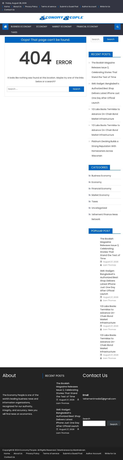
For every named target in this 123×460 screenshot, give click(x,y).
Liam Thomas (109, 265)
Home (7, 6)
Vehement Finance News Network (105, 217)
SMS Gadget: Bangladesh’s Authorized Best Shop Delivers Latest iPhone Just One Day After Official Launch (105, 93)
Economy (41, 26)
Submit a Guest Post (69, 6)
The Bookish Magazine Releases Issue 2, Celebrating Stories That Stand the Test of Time (104, 70)
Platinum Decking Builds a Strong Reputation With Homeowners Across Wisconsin (105, 148)
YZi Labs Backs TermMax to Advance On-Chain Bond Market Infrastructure (106, 114)
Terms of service (48, 6)
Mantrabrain (79, 450)
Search (86, 418)
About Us (17, 6)
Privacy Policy (31, 6)
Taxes (14, 32)
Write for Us (105, 6)
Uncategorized (99, 207)
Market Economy (62, 26)
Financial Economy (87, 26)
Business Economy (21, 26)
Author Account (89, 6)
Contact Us (9, 9)
